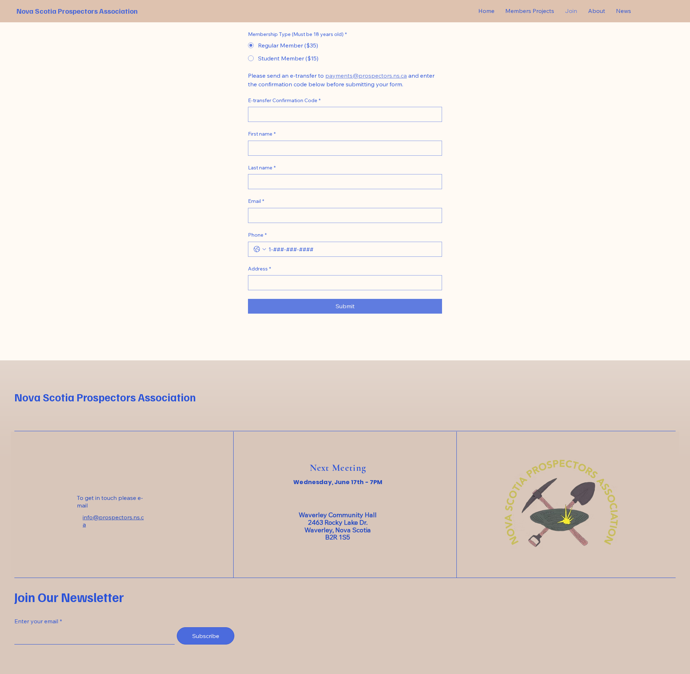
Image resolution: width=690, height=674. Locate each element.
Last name (262, 167)
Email (256, 201)
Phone (257, 235)
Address (259, 268)
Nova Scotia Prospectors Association (77, 10)
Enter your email (36, 621)
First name (262, 134)
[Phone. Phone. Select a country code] (260, 249)
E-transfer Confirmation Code (284, 100)
